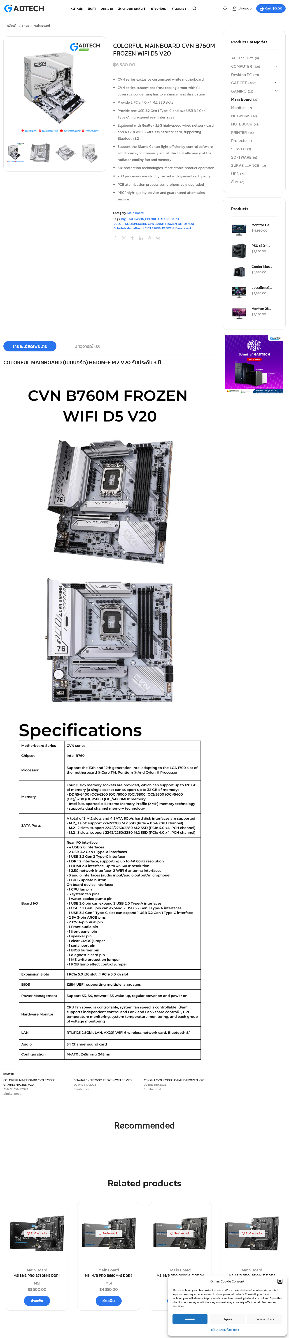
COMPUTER (241, 66)
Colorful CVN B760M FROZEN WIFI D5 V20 (103, 1080)
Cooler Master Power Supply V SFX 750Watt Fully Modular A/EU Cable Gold (262, 266)
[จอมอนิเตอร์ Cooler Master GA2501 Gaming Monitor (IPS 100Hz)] (239, 293)
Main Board (42, 25)
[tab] (29, 346)
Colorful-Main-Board (129, 228)
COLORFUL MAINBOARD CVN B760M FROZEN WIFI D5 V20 (154, 223)
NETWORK (240, 116)
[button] (280, 1281)
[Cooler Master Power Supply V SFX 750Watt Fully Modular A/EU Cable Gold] (239, 272)
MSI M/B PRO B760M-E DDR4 (37, 1275)
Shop (25, 25)
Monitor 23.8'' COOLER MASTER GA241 (262, 308)
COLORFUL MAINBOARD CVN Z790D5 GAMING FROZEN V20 (29, 1082)
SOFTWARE (241, 157)
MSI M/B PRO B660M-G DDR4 (108, 1275)
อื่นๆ (235, 182)
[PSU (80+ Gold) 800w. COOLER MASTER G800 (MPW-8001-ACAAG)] (239, 251)
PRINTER (239, 132)
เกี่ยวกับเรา (159, 8)
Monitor (238, 108)
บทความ (107, 8)
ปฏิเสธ (227, 1319)
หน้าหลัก (76, 8)
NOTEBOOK (241, 124)
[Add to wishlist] (59, 1212)
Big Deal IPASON (132, 219)
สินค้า (92, 8)
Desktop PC (241, 75)
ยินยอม (190, 1319)
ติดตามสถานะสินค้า (132, 8)
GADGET (239, 83)
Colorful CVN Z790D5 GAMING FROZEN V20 (174, 1080)
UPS (235, 174)
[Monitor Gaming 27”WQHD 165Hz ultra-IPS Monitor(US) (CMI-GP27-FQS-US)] (239, 230)
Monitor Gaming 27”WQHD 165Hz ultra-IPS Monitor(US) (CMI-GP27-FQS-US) (262, 225)
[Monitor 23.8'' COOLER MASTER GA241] (239, 314)
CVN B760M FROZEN (159, 228)
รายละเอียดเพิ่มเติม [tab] (29, 346)
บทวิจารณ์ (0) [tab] (87, 346)
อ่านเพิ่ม (37, 1300)
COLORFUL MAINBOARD (162, 219)
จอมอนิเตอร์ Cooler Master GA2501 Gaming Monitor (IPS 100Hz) (262, 287)
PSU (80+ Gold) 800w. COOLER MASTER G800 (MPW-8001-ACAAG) (262, 245)
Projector (239, 140)
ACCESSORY (242, 58)
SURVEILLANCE (245, 165)
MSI (37, 1283)
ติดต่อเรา (179, 8)
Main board (183, 228)
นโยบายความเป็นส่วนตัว (225, 1330)
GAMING (238, 91)
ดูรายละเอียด (265, 1319)
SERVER (238, 149)
